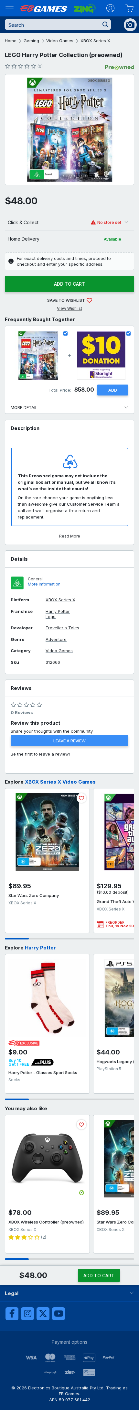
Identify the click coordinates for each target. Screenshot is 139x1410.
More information (44, 584)
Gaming (31, 40)
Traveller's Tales (62, 627)
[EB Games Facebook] (11, 1313)
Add (112, 390)
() (40, 66)
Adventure (56, 639)
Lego (51, 616)
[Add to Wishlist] (81, 798)
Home (10, 40)
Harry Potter (58, 611)
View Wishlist (69, 308)
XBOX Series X (95, 40)
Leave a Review (69, 740)
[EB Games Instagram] (27, 1313)
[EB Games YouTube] (58, 1313)
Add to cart (69, 284)
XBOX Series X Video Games (60, 782)
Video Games (59, 40)
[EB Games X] (43, 1313)
